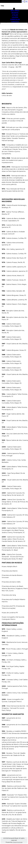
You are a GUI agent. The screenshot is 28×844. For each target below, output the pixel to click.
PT (23, 1)
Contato (15, 21)
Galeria (15, 17)
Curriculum (15, 19)
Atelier (15, 15)
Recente (15, 13)
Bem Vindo (15, 10)
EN (26, 1)
